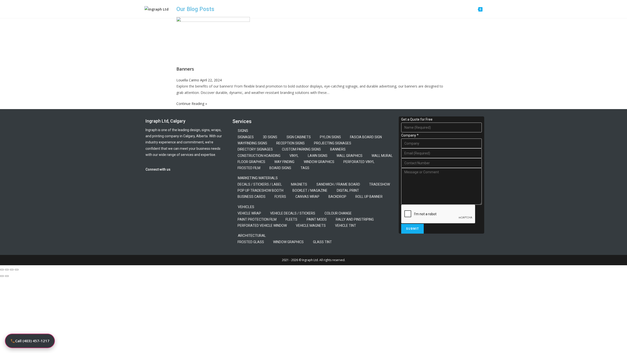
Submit (412, 228)
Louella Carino (188, 80)
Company (410, 135)
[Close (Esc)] (17, 269)
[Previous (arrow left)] (2, 276)
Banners (185, 69)
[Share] (12, 269)
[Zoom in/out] (2, 269)
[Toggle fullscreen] (7, 269)
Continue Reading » (191, 103)
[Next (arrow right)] (7, 276)
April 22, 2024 (211, 80)
